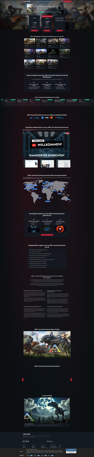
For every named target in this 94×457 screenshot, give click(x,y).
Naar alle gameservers (67, 1)
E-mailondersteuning (53, 446)
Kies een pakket (34, 30)
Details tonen (56, 455)
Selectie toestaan (71, 452)
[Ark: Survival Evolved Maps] (47, 412)
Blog (60, 447)
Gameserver (43, 446)
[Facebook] (49, 441)
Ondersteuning (50, 1)
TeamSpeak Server (44, 447)
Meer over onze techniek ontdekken (47, 234)
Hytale (24, 447)
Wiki (59, 446)
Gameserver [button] (38, 1)
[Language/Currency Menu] (62, 1)
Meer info (26, 45)
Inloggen (33, 446)
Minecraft (41, 1)
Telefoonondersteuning (53, 447)
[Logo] (26, 1)
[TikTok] (52, 441)
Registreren (33, 447)
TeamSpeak (46, 1)
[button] (54, 1)
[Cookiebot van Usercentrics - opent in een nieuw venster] (21, 455)
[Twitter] (48, 441)
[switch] (38, 455)
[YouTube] (51, 441)
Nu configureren (59, 30)
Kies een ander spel (38, 5)
